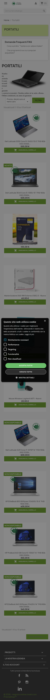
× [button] (45, 321)
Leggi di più (29, 334)
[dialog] (25, 350)
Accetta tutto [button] (25, 365)
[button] (25, 377)
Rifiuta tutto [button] (26, 372)
